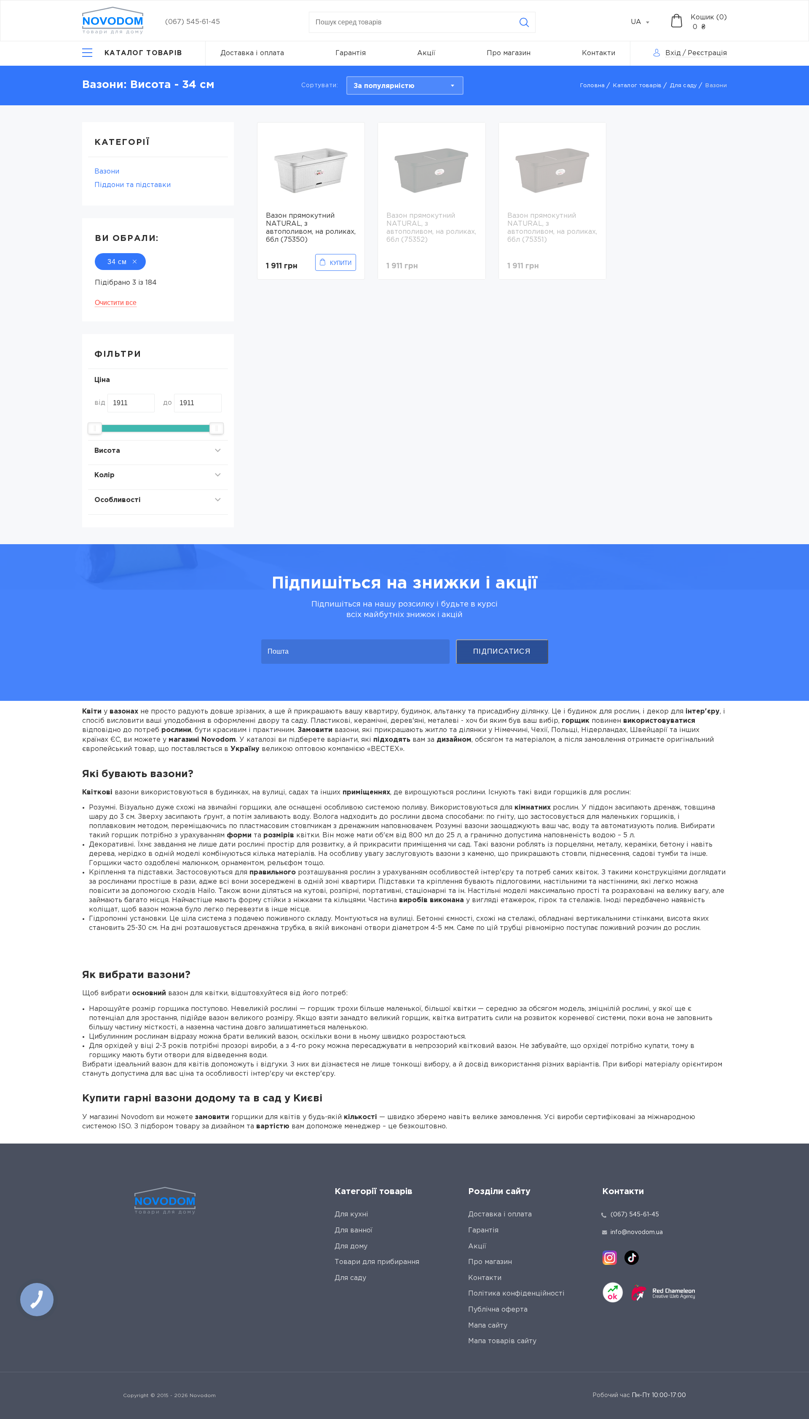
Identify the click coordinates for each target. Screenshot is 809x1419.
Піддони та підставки (132, 185)
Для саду (683, 85)
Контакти (598, 53)
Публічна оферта (498, 1310)
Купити (340, 263)
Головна (592, 85)
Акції (426, 53)
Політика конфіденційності (516, 1294)
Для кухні (351, 1214)
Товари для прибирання (377, 1262)
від (99, 403)
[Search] (524, 22)
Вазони (106, 171)
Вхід (673, 53)
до (167, 403)
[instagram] (609, 1257)
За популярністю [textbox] (384, 86)
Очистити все (116, 302)
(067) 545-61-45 (192, 22)
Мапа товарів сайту (502, 1341)
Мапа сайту (487, 1326)
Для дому (351, 1246)
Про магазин (508, 53)
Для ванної (353, 1230)
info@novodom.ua (637, 1232)
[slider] (95, 428)
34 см (117, 261)
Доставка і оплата (252, 53)
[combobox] (645, 22)
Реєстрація (707, 53)
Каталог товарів (637, 85)
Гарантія (350, 53)
